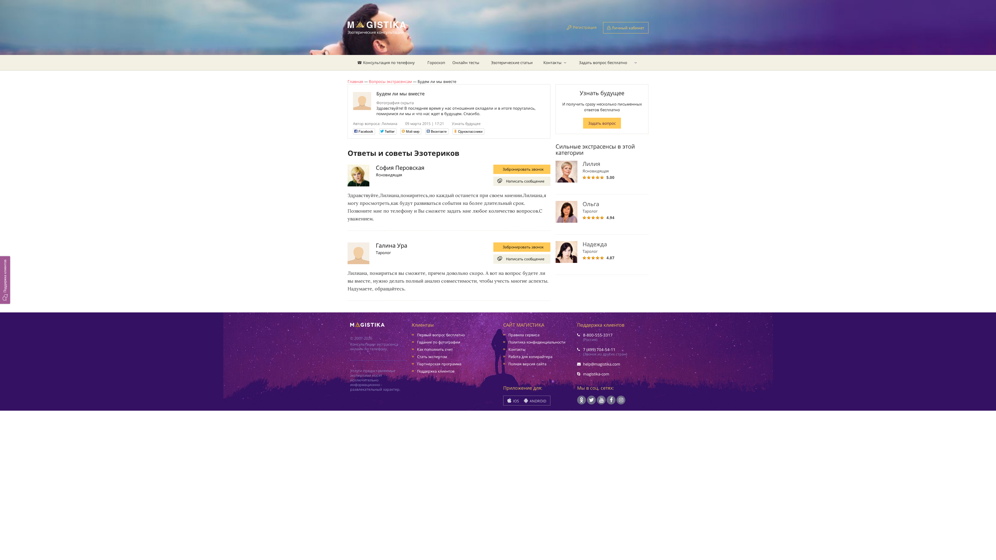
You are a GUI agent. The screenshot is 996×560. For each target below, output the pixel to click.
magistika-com (596, 373)
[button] (5, 280)
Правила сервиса (524, 334)
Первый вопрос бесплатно (441, 334)
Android (537, 400)
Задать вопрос (602, 123)
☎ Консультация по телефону (386, 62)
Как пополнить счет (435, 349)
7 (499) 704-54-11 (599, 349)
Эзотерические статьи (512, 62)
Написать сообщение (525, 181)
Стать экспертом (432, 356)
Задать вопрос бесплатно (603, 62)
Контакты (552, 62)
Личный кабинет (627, 27)
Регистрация (585, 27)
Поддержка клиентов (435, 371)
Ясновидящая (389, 174)
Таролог (383, 252)
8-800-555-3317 (598, 335)
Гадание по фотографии (438, 342)
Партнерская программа (439, 363)
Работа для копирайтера (530, 356)
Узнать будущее (466, 123)
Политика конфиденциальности (536, 342)
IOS (515, 400)
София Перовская (400, 167)
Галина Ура (391, 245)
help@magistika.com (601, 364)
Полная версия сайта (527, 363)
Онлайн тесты (465, 62)
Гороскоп (436, 62)
